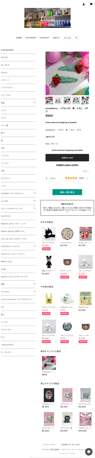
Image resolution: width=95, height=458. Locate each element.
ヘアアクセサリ (7, 88)
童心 (3, 314)
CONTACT (44, 38)
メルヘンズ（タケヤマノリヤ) (11, 208)
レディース (5, 80)
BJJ (2, 337)
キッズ (3, 118)
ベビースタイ (6, 95)
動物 (3, 284)
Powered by (64, 453)
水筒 (3, 171)
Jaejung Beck (7, 345)
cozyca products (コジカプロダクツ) (16, 299)
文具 (3, 148)
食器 (3, 103)
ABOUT (56, 38)
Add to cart (67, 157)
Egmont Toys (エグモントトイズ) (14, 277)
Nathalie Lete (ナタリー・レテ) (13, 224)
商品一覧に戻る (67, 192)
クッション (5, 163)
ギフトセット (5, 178)
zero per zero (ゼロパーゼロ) (14, 239)
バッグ (3, 110)
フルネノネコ (6, 329)
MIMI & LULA (6, 261)
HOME (19, 38)
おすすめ (4, 57)
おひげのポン (6, 216)
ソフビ (3, 186)
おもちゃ (4, 72)
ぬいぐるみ (5, 65)
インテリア (5, 156)
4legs (3, 269)
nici (2, 307)
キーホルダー (6, 352)
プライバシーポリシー (50, 444)
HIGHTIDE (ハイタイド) (10, 246)
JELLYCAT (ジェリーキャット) (13, 254)
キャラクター (6, 292)
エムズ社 (4, 201)
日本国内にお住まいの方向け (67, 165)
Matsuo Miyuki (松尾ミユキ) (13, 231)
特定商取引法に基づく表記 (70, 444)
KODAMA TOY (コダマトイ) (12, 193)
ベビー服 (4, 125)
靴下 (3, 133)
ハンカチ (4, 322)
